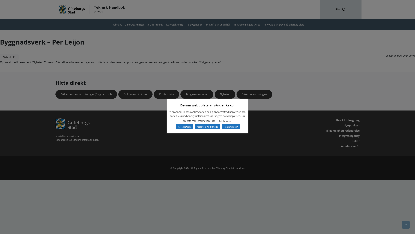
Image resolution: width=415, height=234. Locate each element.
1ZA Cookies (225, 120)
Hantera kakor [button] (231, 126)
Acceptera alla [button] (184, 126)
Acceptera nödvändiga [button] (207, 126)
